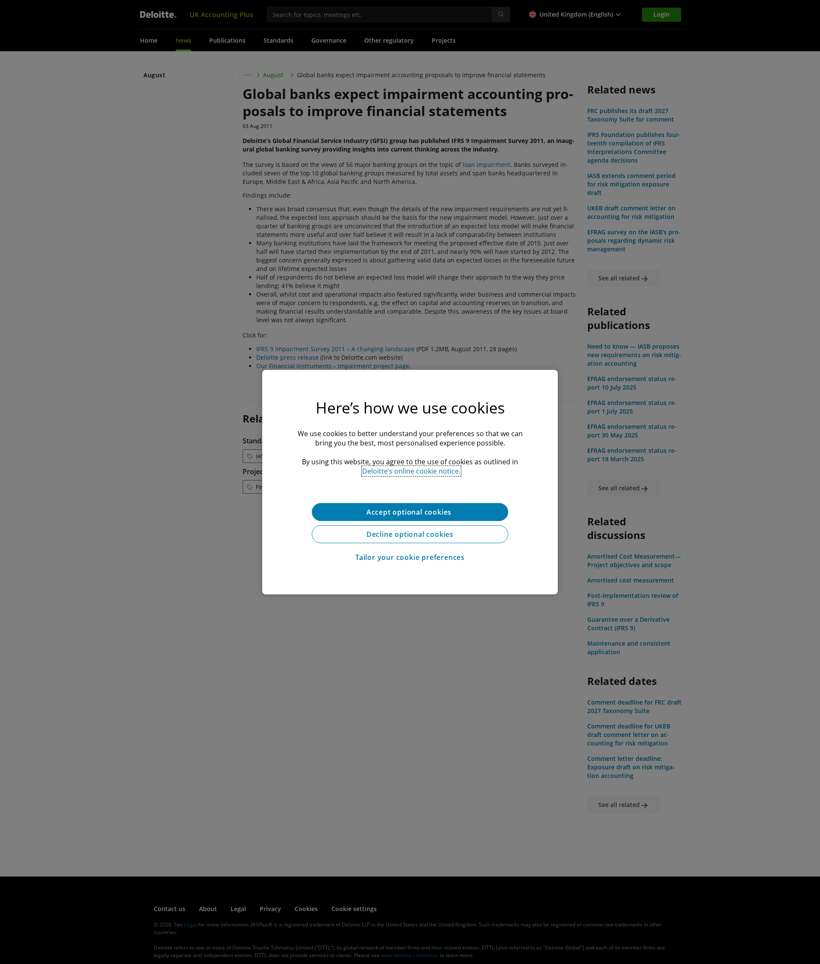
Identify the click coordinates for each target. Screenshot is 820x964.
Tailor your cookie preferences (410, 557)
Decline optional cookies (410, 534)
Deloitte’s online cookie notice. (411, 470)
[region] (410, 482)
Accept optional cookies (410, 511)
